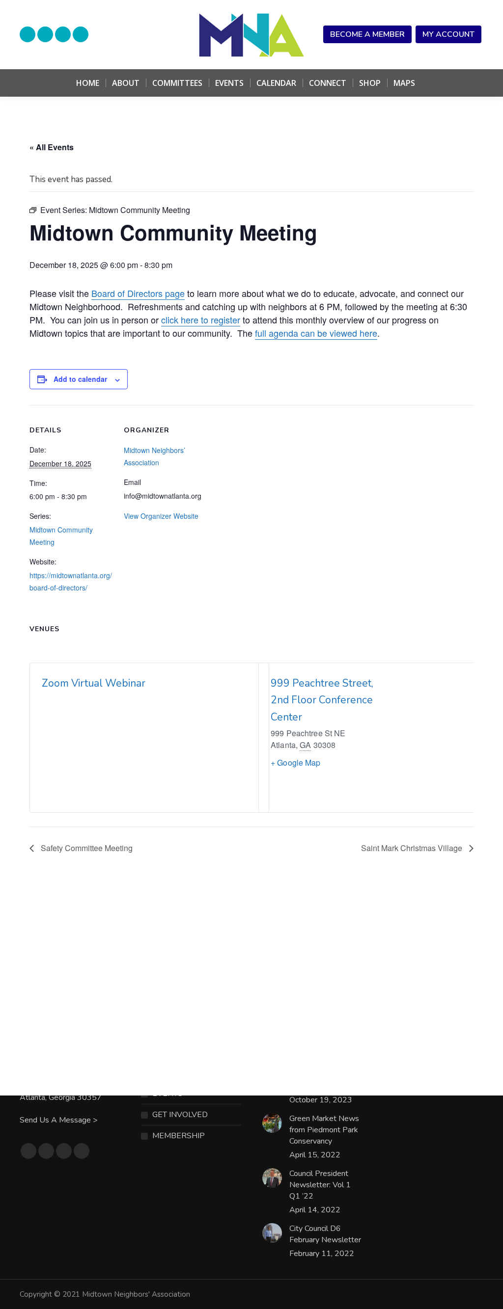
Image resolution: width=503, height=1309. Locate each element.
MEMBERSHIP (178, 1135)
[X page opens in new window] (63, 34)
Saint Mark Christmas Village (412, 848)
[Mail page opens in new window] (27, 34)
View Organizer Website (161, 516)
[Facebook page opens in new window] (45, 34)
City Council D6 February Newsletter (325, 1234)
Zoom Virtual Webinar (93, 683)
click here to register (200, 319)
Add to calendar (80, 379)
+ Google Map (296, 762)
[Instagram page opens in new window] (80, 34)
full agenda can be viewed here (316, 332)
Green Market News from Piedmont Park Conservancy (324, 1130)
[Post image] (272, 1123)
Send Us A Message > (59, 1120)
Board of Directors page (138, 293)
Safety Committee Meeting (86, 848)
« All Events (51, 147)
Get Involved (180, 1114)
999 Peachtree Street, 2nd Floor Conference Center (322, 700)
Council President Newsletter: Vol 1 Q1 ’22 (320, 1185)
